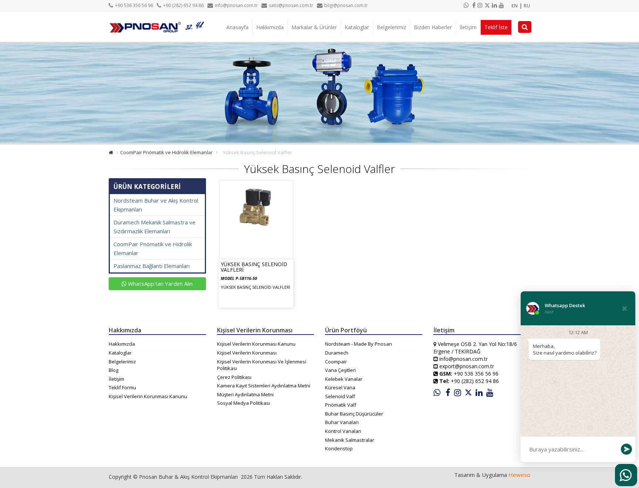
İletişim (468, 27)
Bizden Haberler (433, 27)
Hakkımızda (270, 27)
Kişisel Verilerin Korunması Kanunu (148, 396)
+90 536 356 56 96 (134, 5)
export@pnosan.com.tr (466, 366)
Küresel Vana (340, 387)
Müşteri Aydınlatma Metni (245, 394)
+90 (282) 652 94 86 (183, 5)
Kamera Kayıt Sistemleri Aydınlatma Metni (263, 385)
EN (514, 5)
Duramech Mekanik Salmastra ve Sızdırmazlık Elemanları (155, 226)
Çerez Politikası (234, 377)
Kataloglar (357, 27)
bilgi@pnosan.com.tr (346, 5)
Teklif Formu (122, 387)
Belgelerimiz (391, 27)
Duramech (336, 352)
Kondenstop (339, 448)
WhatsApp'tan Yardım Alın (159, 283)
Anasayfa (237, 27)
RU (527, 5)
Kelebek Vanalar (343, 379)
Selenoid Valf (340, 396)
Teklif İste (496, 27)
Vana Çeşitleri (340, 370)
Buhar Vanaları (342, 422)
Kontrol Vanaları (343, 431)
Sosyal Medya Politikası (243, 403)
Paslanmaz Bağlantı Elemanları (152, 266)
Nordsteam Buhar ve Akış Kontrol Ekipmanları (156, 205)
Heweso (519, 474)
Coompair (336, 361)
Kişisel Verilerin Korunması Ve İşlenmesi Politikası (261, 365)
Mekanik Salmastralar (349, 440)
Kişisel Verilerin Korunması (247, 352)
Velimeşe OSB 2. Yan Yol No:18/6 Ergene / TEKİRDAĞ (475, 347)
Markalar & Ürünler (314, 27)
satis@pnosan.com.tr (291, 5)
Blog (113, 370)
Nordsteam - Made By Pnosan (358, 343)
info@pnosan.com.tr (236, 5)
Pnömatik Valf (340, 404)
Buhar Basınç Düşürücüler (354, 413)
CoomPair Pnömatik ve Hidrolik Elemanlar (166, 152)
